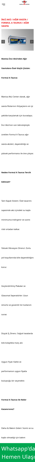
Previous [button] (2, 40)
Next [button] (33, 40)
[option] (17, 40)
